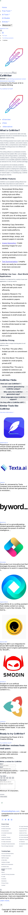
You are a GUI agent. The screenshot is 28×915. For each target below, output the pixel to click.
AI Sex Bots (4, 860)
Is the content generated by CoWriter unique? (13, 388)
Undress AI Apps (5, 862)
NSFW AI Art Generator (7, 864)
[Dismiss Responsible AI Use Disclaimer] (1, 905)
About (3, 872)
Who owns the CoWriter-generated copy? (13, 393)
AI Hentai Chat (5, 866)
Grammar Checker (5, 837)
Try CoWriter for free (6, 88)
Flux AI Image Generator (7, 846)
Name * (2, 763)
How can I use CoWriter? (10, 384)
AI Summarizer (5, 830)
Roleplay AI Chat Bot (6, 868)
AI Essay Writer (5, 826)
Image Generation (9, 243)
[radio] (1, 778)
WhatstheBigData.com (10, 811)
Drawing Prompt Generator (8, 843)
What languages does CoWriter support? (13, 398)
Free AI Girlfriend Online (7, 853)
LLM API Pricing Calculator (8, 874)
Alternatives (7, 127)
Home (4, 7)
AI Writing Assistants (8, 38)
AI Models (6, 18)
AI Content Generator (6, 833)
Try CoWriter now (5, 743)
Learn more (4, 901)
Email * (1, 767)
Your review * (3, 780)
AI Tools (5, 35)
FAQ (5, 123)
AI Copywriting (10, 81)
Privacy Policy (4, 883)
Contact (3, 885)
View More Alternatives (6, 412)
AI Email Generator (6, 828)
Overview (7, 119)
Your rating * (3, 776)
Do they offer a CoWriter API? (12, 402)
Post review (3, 796)
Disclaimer (4, 881)
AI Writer (3, 835)
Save (15, 73)
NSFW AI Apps (5, 858)
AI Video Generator (6, 841)
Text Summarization (10, 261)
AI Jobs (3, 876)
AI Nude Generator (6, 855)
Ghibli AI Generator (6, 839)
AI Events (3, 878)
